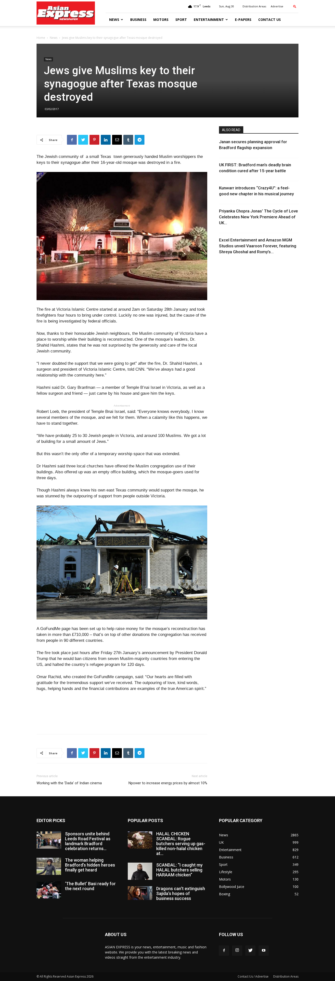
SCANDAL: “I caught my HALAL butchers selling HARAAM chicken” (179, 869)
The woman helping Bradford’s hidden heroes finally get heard (90, 864)
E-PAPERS (243, 19)
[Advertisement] (121, 717)
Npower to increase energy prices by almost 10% (168, 783)
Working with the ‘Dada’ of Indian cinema (69, 783)
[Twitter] (250, 950)
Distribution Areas (254, 6)
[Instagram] (237, 950)
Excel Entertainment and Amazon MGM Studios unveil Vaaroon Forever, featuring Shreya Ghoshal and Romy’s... (257, 246)
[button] (294, 6)
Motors (160, 19)
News (114, 19)
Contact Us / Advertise (253, 976)
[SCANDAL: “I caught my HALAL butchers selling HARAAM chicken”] (140, 871)
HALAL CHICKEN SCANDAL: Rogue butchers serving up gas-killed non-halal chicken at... (180, 843)
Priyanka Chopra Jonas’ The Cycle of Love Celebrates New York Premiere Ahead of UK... (258, 217)
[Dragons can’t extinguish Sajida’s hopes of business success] (140, 893)
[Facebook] (224, 950)
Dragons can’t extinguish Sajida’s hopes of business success (180, 893)
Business (138, 19)
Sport (181, 19)
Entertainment (209, 19)
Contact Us (269, 19)
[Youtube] (264, 950)
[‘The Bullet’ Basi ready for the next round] (49, 889)
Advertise (277, 6)
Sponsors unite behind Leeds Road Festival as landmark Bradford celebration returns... (87, 841)
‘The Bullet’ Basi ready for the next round (90, 886)
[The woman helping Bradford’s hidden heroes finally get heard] (49, 866)
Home (41, 38)
